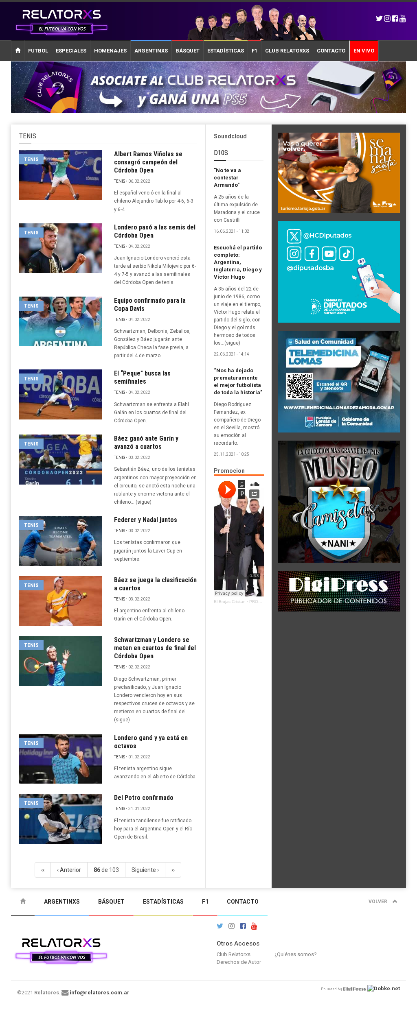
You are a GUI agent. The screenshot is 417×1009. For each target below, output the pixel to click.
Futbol (38, 51)
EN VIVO (363, 51)
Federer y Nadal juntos (145, 520)
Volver (378, 901)
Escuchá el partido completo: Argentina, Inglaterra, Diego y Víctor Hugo (238, 262)
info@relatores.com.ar (99, 992)
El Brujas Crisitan (230, 601)
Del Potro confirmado (143, 798)
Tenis (31, 159)
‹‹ (42, 870)
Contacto (331, 51)
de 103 (106, 870)
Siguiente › (145, 870)
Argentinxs (151, 51)
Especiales (71, 51)
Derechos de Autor (239, 962)
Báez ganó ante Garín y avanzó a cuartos (146, 442)
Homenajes (110, 51)
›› (173, 870)
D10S (221, 153)
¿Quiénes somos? (295, 954)
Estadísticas (225, 51)
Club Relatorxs (287, 51)
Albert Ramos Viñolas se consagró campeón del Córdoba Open (148, 162)
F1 (254, 51)
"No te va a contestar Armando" (227, 177)
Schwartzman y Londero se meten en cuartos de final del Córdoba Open (155, 648)
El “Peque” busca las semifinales (142, 377)
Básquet (188, 51)
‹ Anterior (69, 870)
